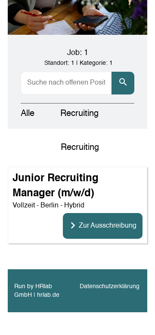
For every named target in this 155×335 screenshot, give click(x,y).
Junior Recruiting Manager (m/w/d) (55, 186)
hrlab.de (48, 295)
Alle (27, 114)
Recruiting (79, 114)
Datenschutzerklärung (110, 286)
